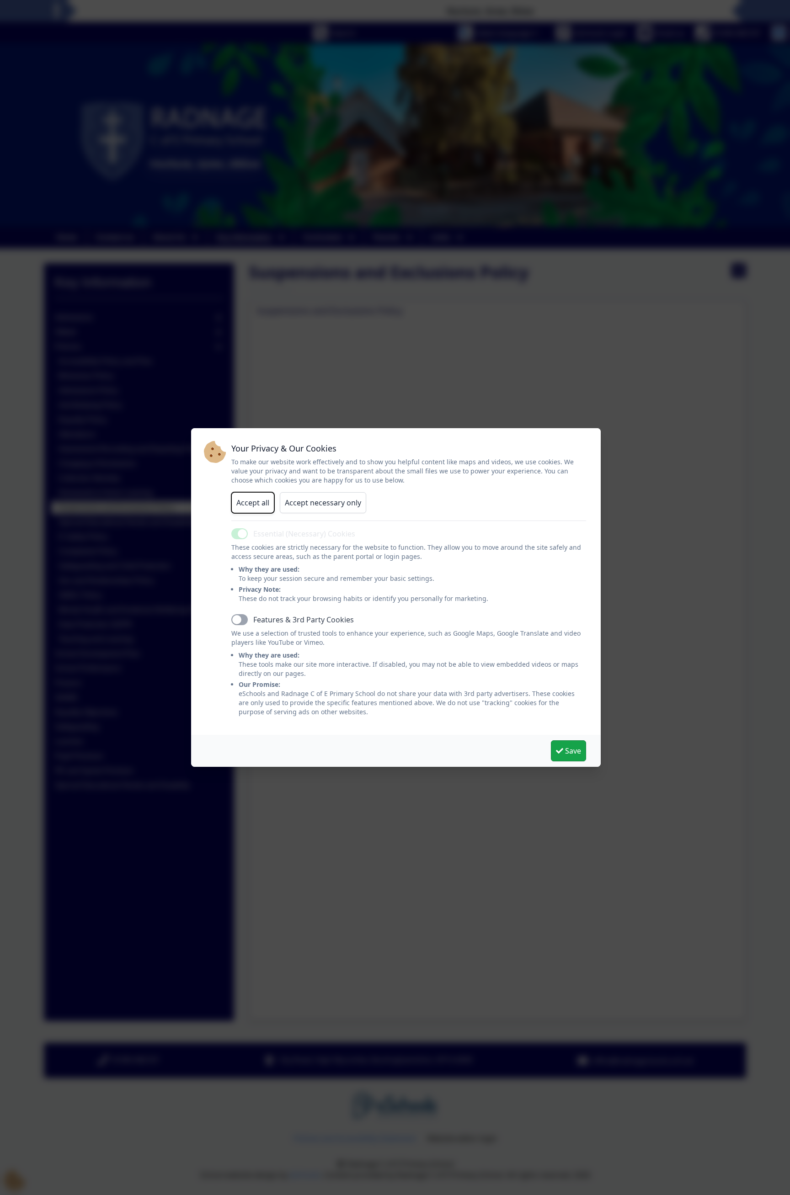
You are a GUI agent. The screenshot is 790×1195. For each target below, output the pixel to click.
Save (572, 751)
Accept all (252, 503)
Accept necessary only (323, 503)
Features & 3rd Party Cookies (303, 620)
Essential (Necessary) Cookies (304, 534)
